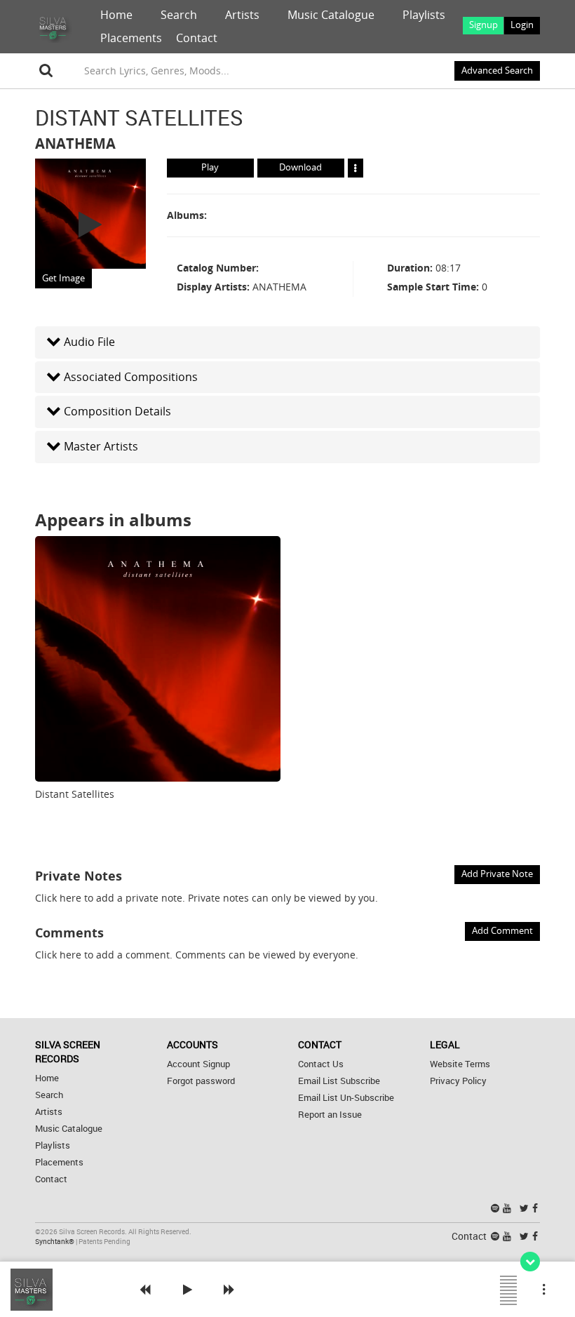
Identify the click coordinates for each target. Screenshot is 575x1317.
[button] (287, 342)
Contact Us (321, 1064)
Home (116, 14)
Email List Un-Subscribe (346, 1098)
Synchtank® (55, 1241)
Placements (131, 38)
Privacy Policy (458, 1081)
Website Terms (460, 1064)
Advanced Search (497, 70)
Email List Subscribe (339, 1081)
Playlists (423, 14)
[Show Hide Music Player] (530, 1261)
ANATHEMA (75, 143)
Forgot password (201, 1081)
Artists (242, 14)
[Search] (46, 70)
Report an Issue (330, 1115)
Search (179, 14)
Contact (196, 38)
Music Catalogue (331, 14)
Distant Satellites (74, 794)
